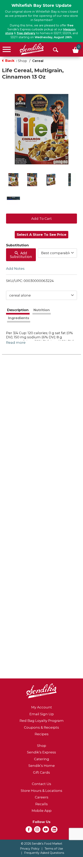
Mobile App (42, 811)
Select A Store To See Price (41, 235)
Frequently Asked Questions (44, 853)
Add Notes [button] (15, 269)
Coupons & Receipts (41, 727)
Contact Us (41, 784)
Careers (41, 797)
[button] (13, 179)
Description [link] (18, 310)
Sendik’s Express (41, 752)
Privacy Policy (29, 848)
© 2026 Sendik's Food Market (41, 843)
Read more (16, 343)
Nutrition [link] (41, 310)
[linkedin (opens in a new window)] (54, 831)
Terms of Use (54, 848)
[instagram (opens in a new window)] (37, 831)
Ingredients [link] (18, 318)
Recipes (42, 734)
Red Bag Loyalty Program (42, 721)
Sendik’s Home (41, 766)
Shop (22, 61)
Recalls (41, 804)
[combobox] (57, 253)
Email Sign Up (41, 714)
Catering (41, 759)
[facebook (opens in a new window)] (29, 831)
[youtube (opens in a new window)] (46, 831)
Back (9, 61)
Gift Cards (41, 772)
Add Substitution (21, 255)
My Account (41, 707)
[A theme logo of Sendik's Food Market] (32, 49)
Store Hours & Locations (41, 791)
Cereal (38, 61)
